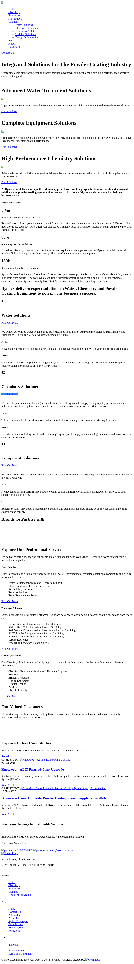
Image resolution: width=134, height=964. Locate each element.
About (11, 43)
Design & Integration (27, 37)
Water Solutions (24, 24)
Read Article (8, 785)
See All (5, 756)
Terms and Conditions (20, 953)
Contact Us (7, 52)
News (11, 40)
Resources (14, 46)
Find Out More (9, 322)
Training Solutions (25, 34)
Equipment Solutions (26, 31)
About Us (13, 918)
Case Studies (15, 924)
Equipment (14, 15)
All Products (15, 18)
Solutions (13, 21)
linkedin (13, 944)
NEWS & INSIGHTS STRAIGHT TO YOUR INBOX (32, 865)
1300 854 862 (25, 850)
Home (11, 908)
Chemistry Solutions (26, 27)
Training (13, 891)
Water (11, 9)
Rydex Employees (18, 921)
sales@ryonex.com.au (61, 850)
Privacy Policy (16, 950)
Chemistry (14, 12)
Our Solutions (9, 111)
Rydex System (16, 927)
